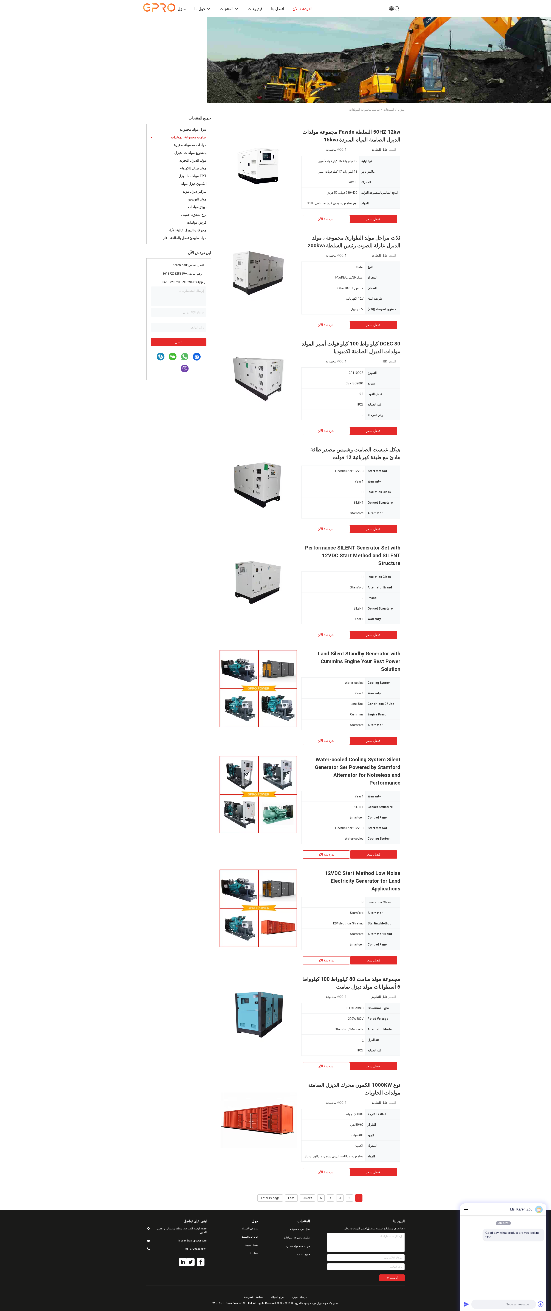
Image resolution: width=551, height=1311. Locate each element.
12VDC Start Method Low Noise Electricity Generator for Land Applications (362, 881)
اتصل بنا (254, 1253)
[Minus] (466, 1209)
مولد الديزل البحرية (192, 160)
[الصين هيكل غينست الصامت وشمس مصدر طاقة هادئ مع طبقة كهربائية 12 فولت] (258, 484)
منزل (401, 109)
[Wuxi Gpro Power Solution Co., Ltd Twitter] (191, 1262)
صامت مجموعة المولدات (188, 137)
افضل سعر (373, 219)
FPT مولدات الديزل (192, 176)
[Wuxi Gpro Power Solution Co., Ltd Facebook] (200, 1262)
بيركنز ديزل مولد (194, 191)
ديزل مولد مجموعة (193, 129)
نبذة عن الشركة (249, 1228)
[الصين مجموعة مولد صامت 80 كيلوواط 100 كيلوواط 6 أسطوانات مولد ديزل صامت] (258, 1014)
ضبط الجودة (251, 1244)
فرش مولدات (196, 222)
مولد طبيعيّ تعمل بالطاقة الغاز (184, 238)
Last (291, 1198)
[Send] (466, 1304)
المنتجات (388, 109)
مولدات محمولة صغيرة (190, 145)
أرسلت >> (392, 1277)
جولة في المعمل (249, 1236)
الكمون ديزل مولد (193, 184)
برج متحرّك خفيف (193, 215)
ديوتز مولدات (197, 207)
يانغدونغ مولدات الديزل (190, 153)
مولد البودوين (197, 199)
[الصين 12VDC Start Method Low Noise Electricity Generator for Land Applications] (258, 908)
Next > (307, 1198)
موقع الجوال (277, 1297)
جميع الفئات (303, 1254)
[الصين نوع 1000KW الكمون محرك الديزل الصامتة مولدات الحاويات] (258, 1120)
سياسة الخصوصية (253, 1297)
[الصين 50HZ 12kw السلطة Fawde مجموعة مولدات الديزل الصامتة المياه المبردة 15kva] (258, 167)
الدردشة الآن (326, 219)
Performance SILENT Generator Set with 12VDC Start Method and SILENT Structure (352, 555)
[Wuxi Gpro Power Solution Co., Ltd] (159, 7)
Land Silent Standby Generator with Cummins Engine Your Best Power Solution (359, 661)
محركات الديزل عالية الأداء (187, 230)
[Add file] (541, 1304)
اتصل (178, 342)
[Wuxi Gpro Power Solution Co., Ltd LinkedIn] (183, 1262)
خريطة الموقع (299, 1297)
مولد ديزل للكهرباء (193, 168)
